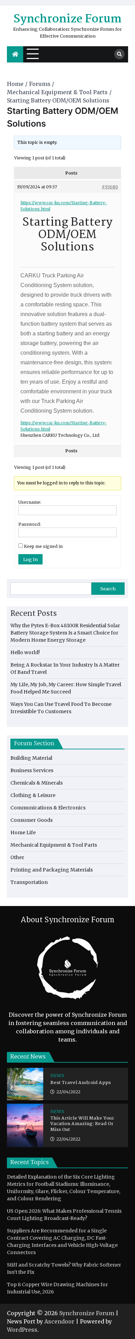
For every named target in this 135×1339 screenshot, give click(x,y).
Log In (30, 559)
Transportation (29, 882)
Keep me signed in (43, 546)
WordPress (22, 1329)
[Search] (119, 54)
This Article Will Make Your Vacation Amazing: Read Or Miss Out (82, 1124)
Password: (29, 524)
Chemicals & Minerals (36, 783)
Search (108, 588)
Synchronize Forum (68, 19)
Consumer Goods (31, 820)
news (57, 1075)
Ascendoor (59, 1321)
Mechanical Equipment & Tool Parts (53, 845)
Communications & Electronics (48, 808)
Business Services (31, 770)
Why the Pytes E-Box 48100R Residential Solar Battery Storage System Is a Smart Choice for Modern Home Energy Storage (65, 632)
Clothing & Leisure (32, 795)
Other (17, 857)
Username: (29, 502)
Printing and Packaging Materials (51, 870)
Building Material (31, 758)
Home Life (23, 832)
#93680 (110, 186)
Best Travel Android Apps (80, 1083)
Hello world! (25, 652)
